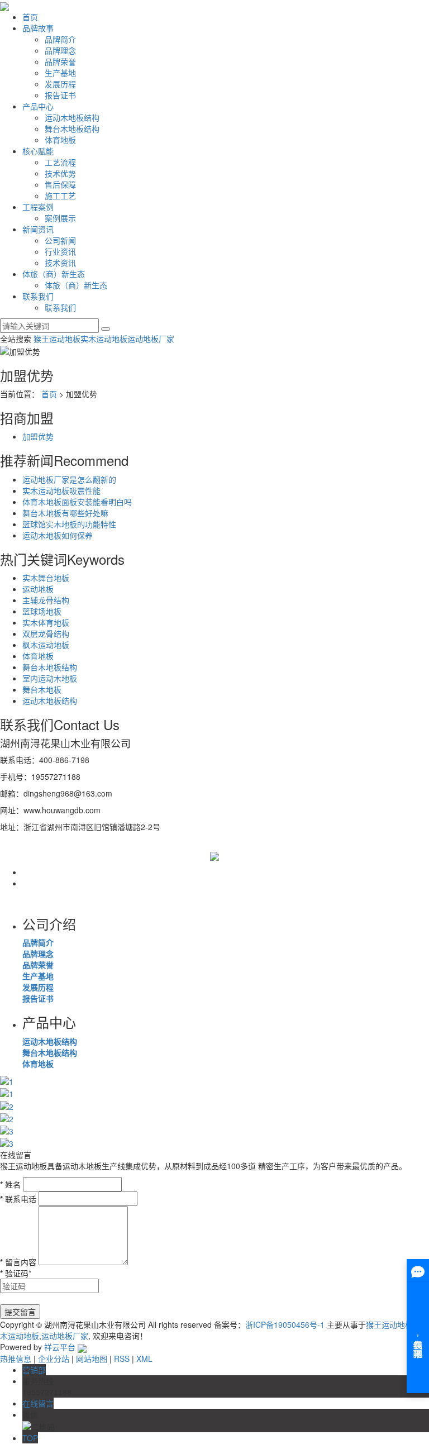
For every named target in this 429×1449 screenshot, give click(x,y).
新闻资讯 (38, 229)
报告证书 (60, 95)
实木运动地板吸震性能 (61, 490)
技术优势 (60, 173)
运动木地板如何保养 (57, 535)
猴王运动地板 (57, 338)
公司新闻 (60, 240)
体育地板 (60, 139)
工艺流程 (60, 162)
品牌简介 (60, 39)
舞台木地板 (41, 689)
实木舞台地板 (45, 577)
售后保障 (60, 184)
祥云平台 (59, 1346)
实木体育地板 (45, 622)
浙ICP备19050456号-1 (285, 1324)
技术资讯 (60, 262)
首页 (30, 16)
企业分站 (53, 1358)
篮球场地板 (41, 611)
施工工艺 (60, 195)
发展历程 (60, 83)
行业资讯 (60, 251)
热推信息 (15, 1358)
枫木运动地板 (45, 644)
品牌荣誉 (60, 61)
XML (144, 1358)
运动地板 (38, 588)
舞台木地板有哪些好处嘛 (65, 512)
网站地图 (91, 1358)
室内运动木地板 (49, 678)
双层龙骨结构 (45, 633)
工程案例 (38, 206)
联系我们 (38, 296)
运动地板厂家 (150, 338)
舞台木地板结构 (72, 128)
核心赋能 (38, 150)
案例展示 (60, 217)
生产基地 (60, 72)
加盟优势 (38, 436)
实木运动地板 (103, 338)
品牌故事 (38, 28)
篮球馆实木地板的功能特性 (69, 524)
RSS (122, 1358)
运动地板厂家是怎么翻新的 (69, 479)
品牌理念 (60, 50)
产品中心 (38, 106)
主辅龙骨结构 (45, 600)
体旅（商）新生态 (53, 273)
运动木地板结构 (72, 117)
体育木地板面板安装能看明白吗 (77, 501)
